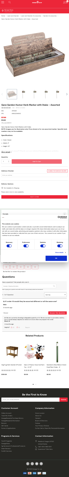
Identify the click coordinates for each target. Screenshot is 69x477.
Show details (59, 252)
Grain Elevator (6, 449)
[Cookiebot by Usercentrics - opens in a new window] (59, 217)
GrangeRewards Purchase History (12, 418)
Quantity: (4, 157)
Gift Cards (4, 426)
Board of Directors (41, 421)
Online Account (6, 413)
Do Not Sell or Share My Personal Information (50, 428)
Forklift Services (6, 451)
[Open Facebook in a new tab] (27, 463)
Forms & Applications (8, 428)
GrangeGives (5, 443)
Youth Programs (6, 441)
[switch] (26, 245)
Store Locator (40, 413)
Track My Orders (6, 416)
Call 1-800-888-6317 (45, 447)
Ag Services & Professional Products (13, 446)
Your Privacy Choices (42, 426)
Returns (3, 423)
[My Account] (64, 2)
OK (56, 258)
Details (5, 214)
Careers (37, 418)
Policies (37, 423)
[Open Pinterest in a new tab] (41, 463)
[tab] (33, 384)
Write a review (20, 107)
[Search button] (10, 2)
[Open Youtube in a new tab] (36, 463)
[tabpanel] (12, 361)
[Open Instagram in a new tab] (32, 463)
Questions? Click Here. (45, 449)
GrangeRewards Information (10, 421)
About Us (38, 416)
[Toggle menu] (2, 2)
